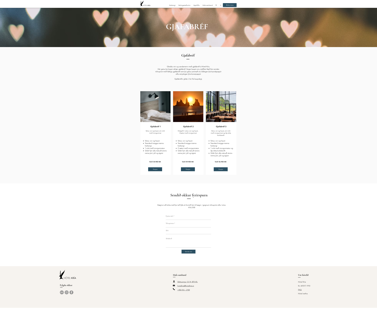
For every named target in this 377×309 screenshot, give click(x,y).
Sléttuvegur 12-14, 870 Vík (187, 282)
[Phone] (174, 289)
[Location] (174, 281)
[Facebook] (71, 292)
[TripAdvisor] (62, 292)
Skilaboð (169, 238)
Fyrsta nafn (169, 216)
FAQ (300, 290)
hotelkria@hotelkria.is (185, 286)
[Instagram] (67, 292)
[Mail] (174, 285)
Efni (167, 230)
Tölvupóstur (170, 223)
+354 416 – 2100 (183, 290)
